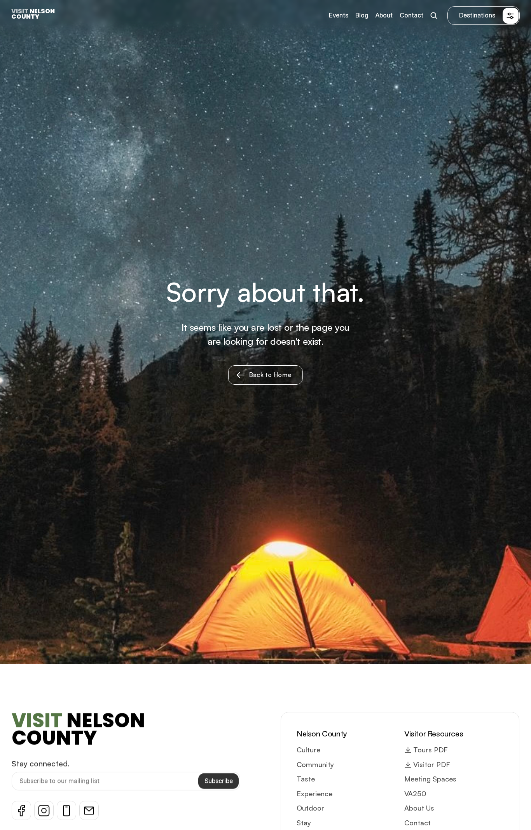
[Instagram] (44, 810)
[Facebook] (21, 810)
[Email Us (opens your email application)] (89, 810)
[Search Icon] (433, 15)
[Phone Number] (66, 810)
